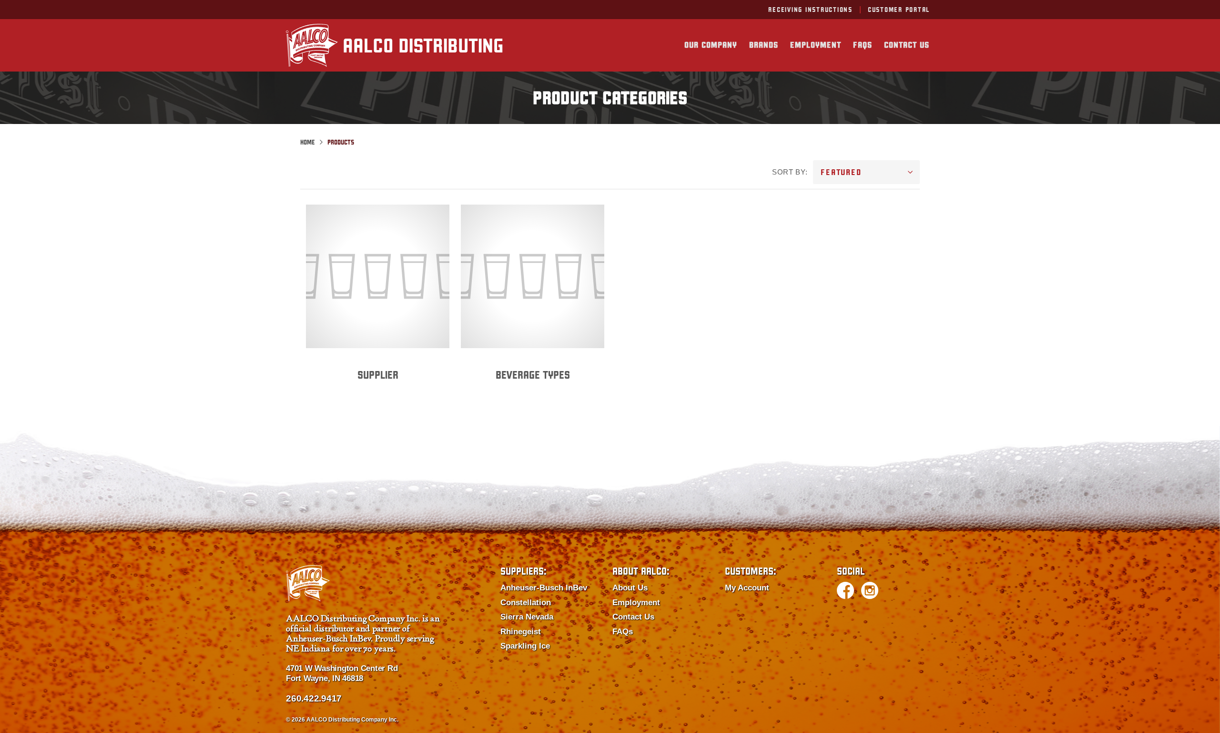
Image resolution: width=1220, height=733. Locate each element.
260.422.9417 (314, 698)
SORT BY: (789, 172)
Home (307, 142)
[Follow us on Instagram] (869, 590)
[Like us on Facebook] (845, 590)
